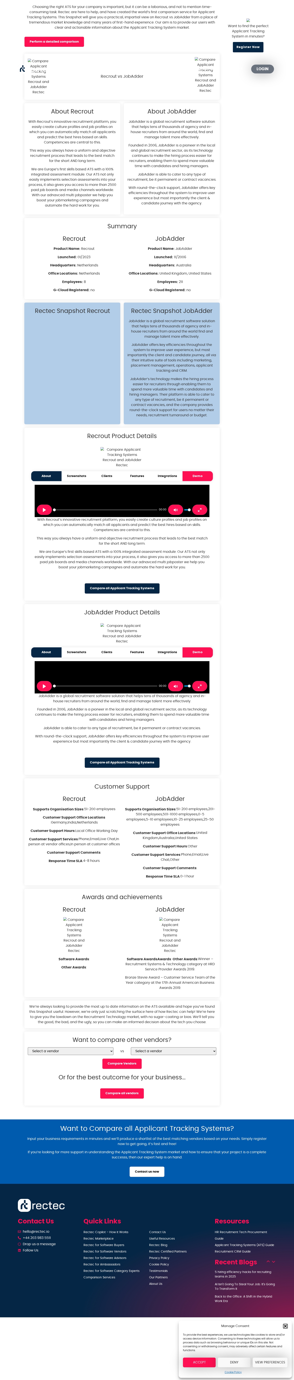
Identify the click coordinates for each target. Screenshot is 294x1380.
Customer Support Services (53, 839)
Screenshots (76, 476)
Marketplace (136, 69)
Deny (234, 1362)
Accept (199, 1362)
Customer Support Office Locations (74, 817)
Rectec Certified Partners (168, 1251)
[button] (285, 1326)
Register (235, 69)
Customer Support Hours (53, 831)
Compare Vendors (122, 1063)
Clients (106, 476)
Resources (168, 69)
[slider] (105, 510)
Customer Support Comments (74, 852)
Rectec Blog (158, 1245)
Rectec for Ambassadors (102, 1264)
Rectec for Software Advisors (105, 1258)
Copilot (102, 69)
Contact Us (157, 1232)
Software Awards (74, 959)
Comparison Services (99, 1277)
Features (137, 476)
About (46, 476)
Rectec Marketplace (99, 1238)
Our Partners (205, 69)
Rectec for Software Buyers (104, 1245)
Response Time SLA (65, 861)
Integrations (167, 476)
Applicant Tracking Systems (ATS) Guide (244, 1245)
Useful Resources (162, 1238)
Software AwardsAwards (149, 959)
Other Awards (73, 967)
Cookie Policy (233, 1372)
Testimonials (158, 1271)
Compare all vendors (122, 1093)
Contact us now (147, 1171)
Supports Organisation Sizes (58, 809)
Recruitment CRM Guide (233, 1251)
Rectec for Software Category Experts (111, 1271)
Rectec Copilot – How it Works (106, 1232)
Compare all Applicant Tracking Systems (122, 588)
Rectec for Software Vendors (105, 1251)
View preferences (270, 1362)
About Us (155, 1283)
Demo (198, 476)
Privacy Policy (159, 1258)
